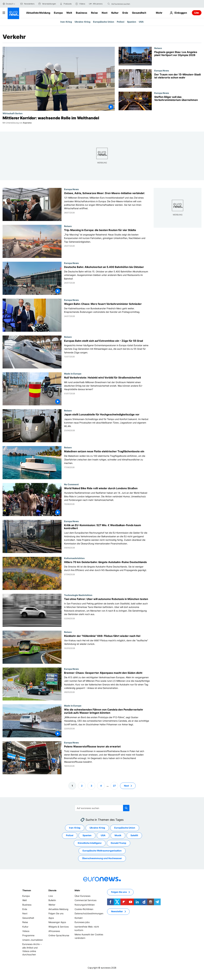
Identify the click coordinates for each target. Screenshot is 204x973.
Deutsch (9, 4)
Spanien (131, 21)
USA (141, 21)
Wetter (51, 904)
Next (104, 12)
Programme (28, 935)
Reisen (158, 48)
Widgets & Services (58, 926)
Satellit (134, 835)
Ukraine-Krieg (82, 21)
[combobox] (124, 3)
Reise (94, 12)
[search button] (108, 3)
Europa (58, 12)
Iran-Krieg (66, 21)
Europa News (161, 70)
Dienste (52, 890)
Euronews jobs (82, 922)
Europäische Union (103, 21)
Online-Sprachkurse (58, 935)
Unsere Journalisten (32, 939)
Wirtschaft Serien (12, 113)
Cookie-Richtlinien (84, 909)
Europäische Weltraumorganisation (102, 850)
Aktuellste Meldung (38, 12)
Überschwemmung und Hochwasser (102, 858)
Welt (69, 12)
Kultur (115, 12)
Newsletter (117, 911)
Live (196, 12)
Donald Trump (118, 843)
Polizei (120, 21)
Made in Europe (72, 373)
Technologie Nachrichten (78, 595)
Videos (25, 931)
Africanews (54, 931)
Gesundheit (139, 12)
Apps (51, 918)
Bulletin (52, 900)
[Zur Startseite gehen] (13, 13)
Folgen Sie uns (55, 913)
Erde (125, 12)
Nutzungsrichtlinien (85, 904)
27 (114, 785)
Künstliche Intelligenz (90, 843)
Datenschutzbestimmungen (89, 913)
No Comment (71, 484)
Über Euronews (82, 896)
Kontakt (79, 918)
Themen (26, 890)
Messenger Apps (57, 922)
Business (81, 12)
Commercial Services (85, 900)
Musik (118, 835)
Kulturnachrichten (74, 558)
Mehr (77, 890)
